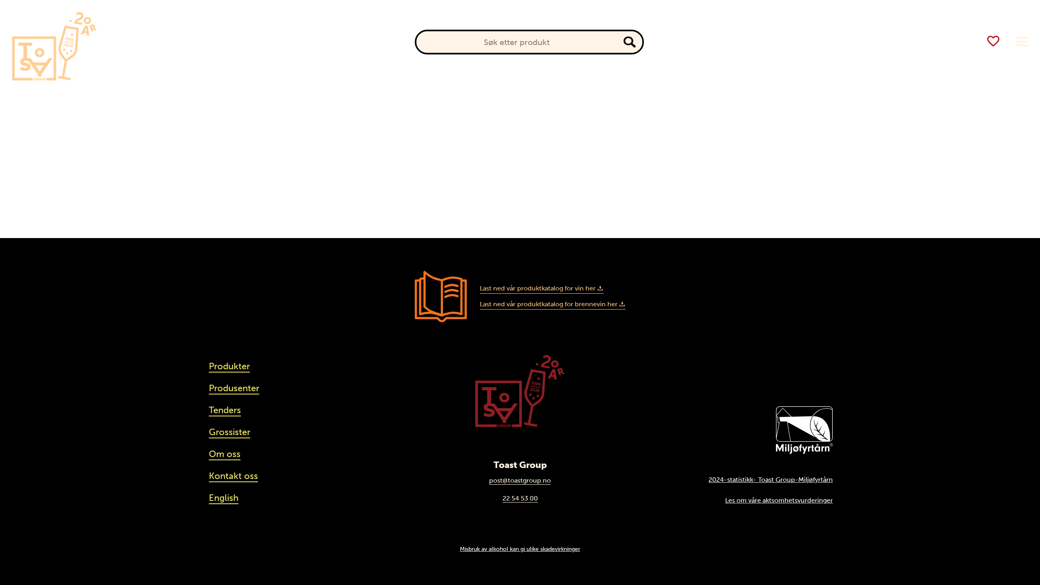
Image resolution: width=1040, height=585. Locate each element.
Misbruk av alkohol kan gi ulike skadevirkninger (520, 548)
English (223, 497)
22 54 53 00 (520, 498)
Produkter (145, 42)
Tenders (225, 410)
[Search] (629, 42)
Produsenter (199, 42)
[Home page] (54, 46)
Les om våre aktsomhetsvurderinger (779, 500)
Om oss (224, 453)
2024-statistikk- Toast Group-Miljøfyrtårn (770, 479)
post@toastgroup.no (520, 480)
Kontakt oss (233, 475)
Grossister (229, 432)
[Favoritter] (993, 41)
